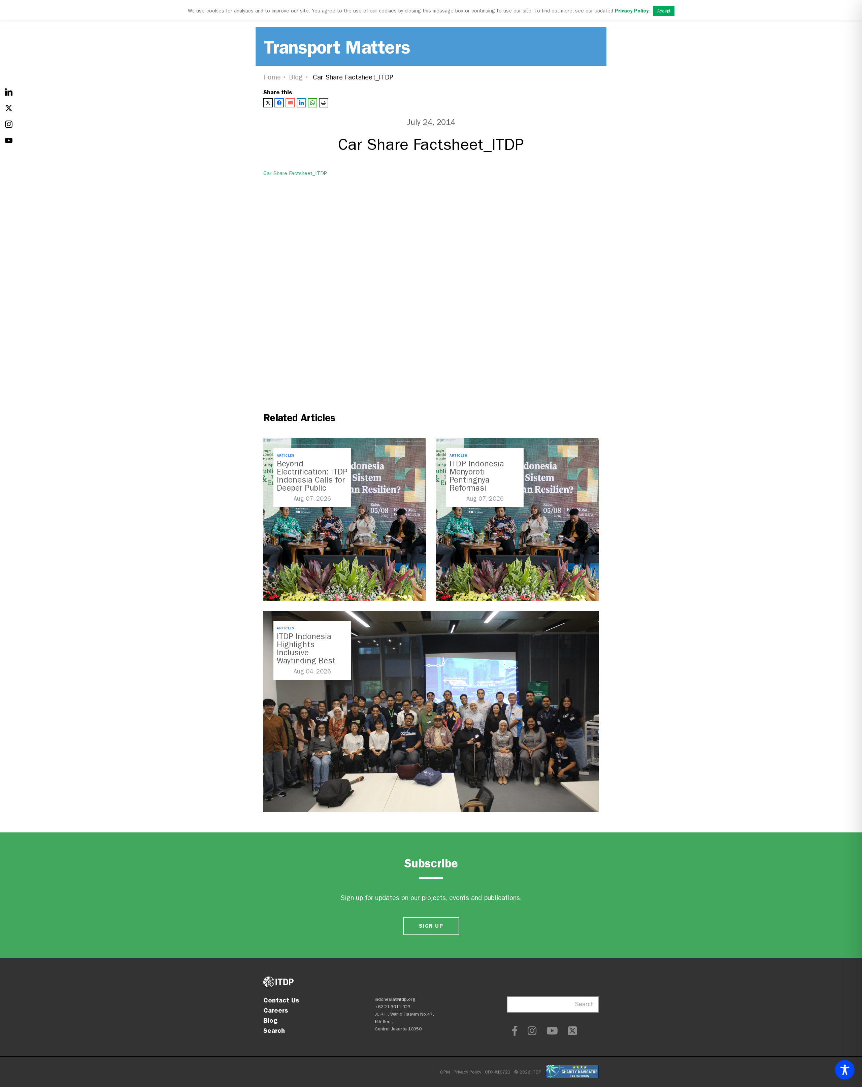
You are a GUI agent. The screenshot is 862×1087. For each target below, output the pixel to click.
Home (272, 77)
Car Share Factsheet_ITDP (295, 173)
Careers (275, 1010)
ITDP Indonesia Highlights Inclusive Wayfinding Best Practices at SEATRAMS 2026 (307, 657)
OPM (445, 1072)
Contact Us (281, 1000)
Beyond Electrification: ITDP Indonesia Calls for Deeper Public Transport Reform (312, 480)
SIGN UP (431, 926)
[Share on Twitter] (268, 102)
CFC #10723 (497, 1072)
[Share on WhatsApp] (312, 102)
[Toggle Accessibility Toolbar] (844, 1069)
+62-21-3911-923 (392, 1007)
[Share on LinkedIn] (301, 102)
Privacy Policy (467, 1072)
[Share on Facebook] (279, 102)
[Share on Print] (323, 102)
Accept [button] (663, 10)
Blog (296, 77)
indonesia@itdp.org (395, 999)
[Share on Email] (290, 102)
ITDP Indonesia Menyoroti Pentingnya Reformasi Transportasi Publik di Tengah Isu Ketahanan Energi (484, 488)
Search (274, 1030)
